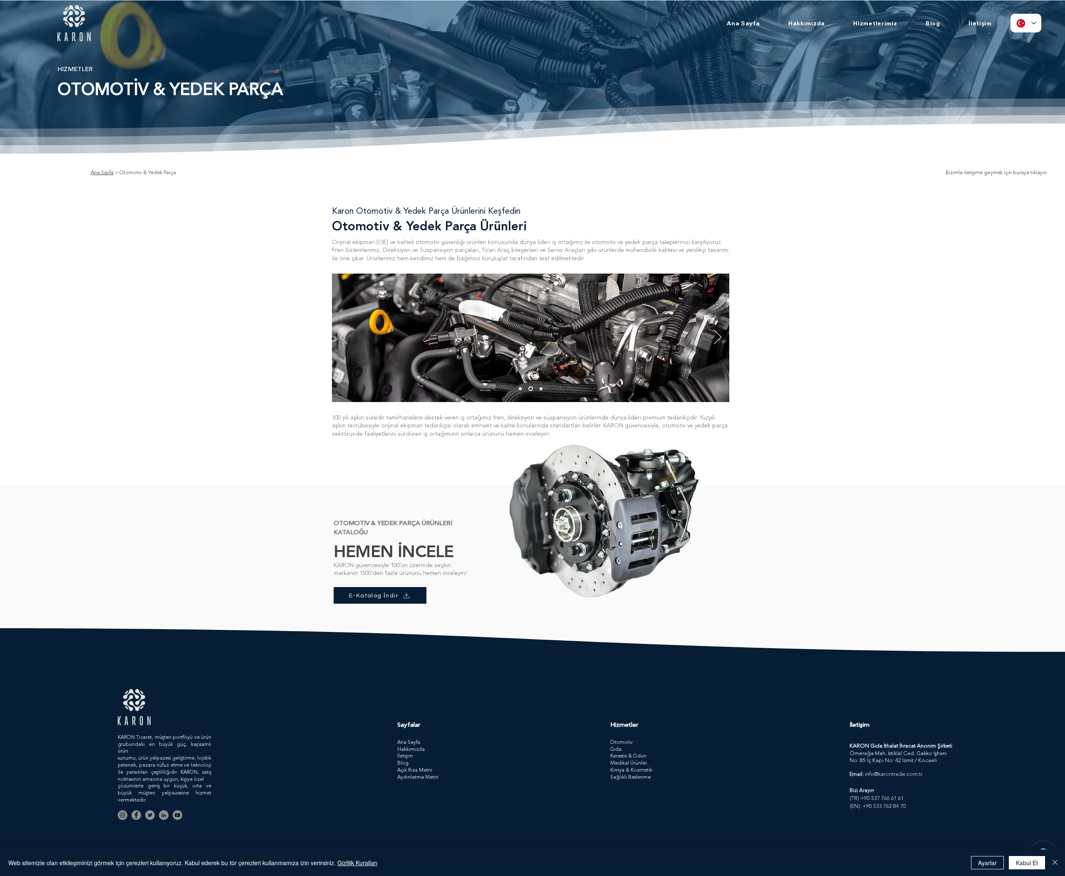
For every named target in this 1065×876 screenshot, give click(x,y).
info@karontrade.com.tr (893, 774)
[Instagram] (122, 815)
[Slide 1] (520, 388)
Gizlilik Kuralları (357, 863)
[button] (875, 23)
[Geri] (343, 337)
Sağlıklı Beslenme (630, 777)
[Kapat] (1055, 862)
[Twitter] (150, 815)
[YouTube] (177, 815)
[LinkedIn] (163, 815)
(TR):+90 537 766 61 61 (877, 798)
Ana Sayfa (102, 172)
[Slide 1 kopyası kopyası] (541, 388)
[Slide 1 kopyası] (530, 388)
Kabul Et (1027, 863)
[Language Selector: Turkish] (1026, 23)
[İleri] (717, 337)
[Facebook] (136, 815)
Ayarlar (987, 863)
